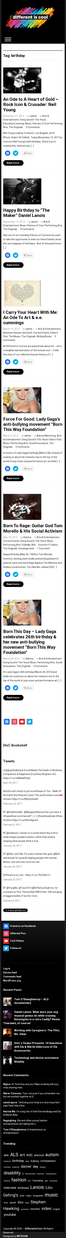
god (46, 1181)
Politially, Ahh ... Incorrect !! (35, 544)
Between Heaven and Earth (17, 332)
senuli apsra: (10, 1102)
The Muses (14, 336)
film (29, 1181)
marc (28, 1195)
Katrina (27, 537)
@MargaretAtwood (34, 812)
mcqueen (38, 1195)
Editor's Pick (55, 439)
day (35, 1167)
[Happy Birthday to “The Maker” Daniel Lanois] (22, 191)
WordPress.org (12, 980)
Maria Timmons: (12, 1093)
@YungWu (12, 888)
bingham (7, 1161)
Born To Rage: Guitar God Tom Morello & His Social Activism (32, 528)
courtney (7, 1167)
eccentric (40, 1174)
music (51, 1195)
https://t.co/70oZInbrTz (37, 875)
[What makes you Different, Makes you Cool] (30, 17)
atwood (39, 1155)
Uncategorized (26, 548)
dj (23, 1174)
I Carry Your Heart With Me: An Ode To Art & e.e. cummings (30, 317)
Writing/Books (44, 336)
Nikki (6, 1203)
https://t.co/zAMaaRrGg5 (16, 778)
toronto (35, 1209)
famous (7, 1181)
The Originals (16, 127)
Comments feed (12, 976)
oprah (13, 1202)
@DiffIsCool (38, 888)
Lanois (37, 1187)
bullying (35, 1161)
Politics (54, 544)
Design (43, 1167)
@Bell (56, 854)
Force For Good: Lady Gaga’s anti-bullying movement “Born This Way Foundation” (32, 424)
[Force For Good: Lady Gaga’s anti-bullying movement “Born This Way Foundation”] (22, 400)
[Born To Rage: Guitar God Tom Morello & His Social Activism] (22, 506)
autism (52, 1154)
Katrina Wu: (9, 1111)
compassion (48, 1161)
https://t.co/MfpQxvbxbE (25, 799)
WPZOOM (22, 1236)
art (22, 1155)
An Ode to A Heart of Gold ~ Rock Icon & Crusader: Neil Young (30, 104)
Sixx (21, 1202)
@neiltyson (12, 833)
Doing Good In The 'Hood (33, 119)
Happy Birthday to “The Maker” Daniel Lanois (26, 213)
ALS (14, 1154)
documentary (30, 1174)
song (27, 1203)
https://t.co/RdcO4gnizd (25, 820)
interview (10, 1188)
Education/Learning (13, 123)
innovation (53, 1181)
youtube (10, 1215)
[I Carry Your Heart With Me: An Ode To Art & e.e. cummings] (22, 293)
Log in (6, 968)
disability (12, 1172)
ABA (6, 1155)
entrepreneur (51, 1174)
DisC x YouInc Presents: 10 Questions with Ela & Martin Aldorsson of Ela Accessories (38, 1047)
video (46, 1208)
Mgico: (7, 1084)
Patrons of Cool (40, 123)
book (27, 1161)
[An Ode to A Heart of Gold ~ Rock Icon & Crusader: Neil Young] (22, 80)
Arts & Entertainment (49, 329)
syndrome (25, 1209)
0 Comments (33, 127)
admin (33, 116)
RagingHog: (10, 1120)
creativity (15, 1167)
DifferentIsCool (33, 1228)
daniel (26, 1166)
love (22, 1195)
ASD (29, 1155)
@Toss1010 (25, 888)
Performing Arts (53, 225)
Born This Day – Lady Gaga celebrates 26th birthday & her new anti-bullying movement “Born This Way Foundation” (29, 642)
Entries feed (10, 972)
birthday (18, 1161)
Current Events (41, 332)
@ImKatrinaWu (15, 812)
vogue (56, 1209)
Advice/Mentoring (46, 435)
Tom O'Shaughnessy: (15, 1129)
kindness (23, 1187)
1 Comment (43, 548)
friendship (37, 1180)
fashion (18, 1180)
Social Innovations (38, 443)
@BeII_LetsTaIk (15, 854)
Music (28, 123)
